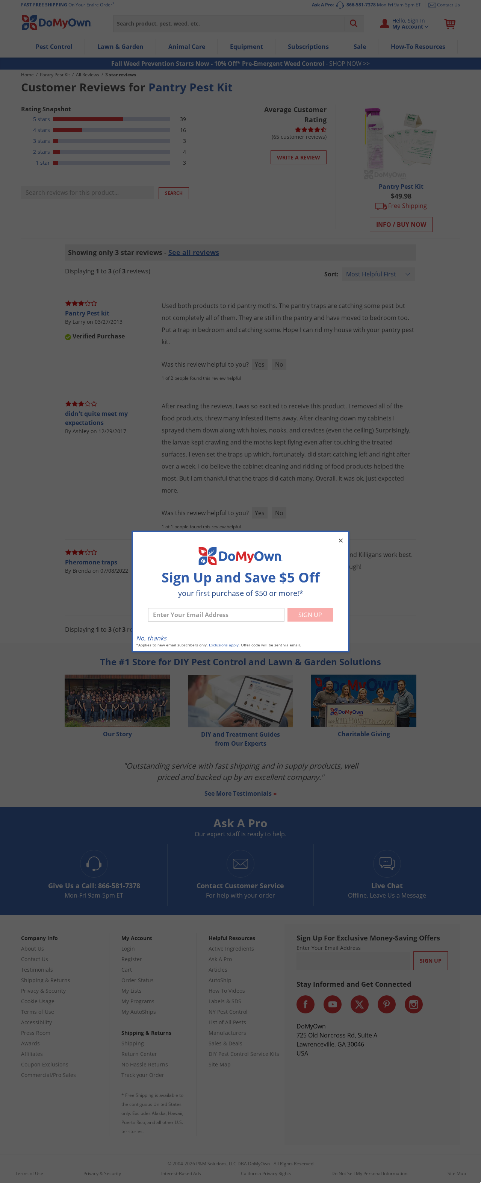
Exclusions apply (224, 645)
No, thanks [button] (151, 638)
